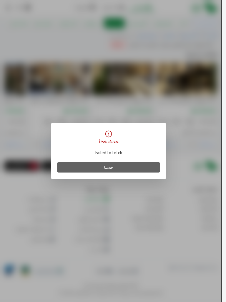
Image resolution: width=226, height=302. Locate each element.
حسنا (108, 167)
